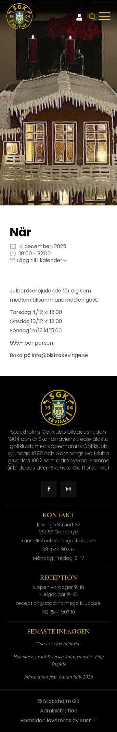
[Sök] (92, 16)
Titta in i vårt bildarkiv (59, 643)
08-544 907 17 (58, 549)
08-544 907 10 (58, 611)
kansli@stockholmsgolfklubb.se (58, 540)
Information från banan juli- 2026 (58, 676)
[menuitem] (91, 16)
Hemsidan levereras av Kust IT (58, 720)
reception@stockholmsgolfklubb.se (58, 603)
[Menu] (104, 16)
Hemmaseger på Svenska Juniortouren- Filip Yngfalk (58, 660)
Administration (58, 710)
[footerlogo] (19, 16)
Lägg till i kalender (39, 260)
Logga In (79, 17)
